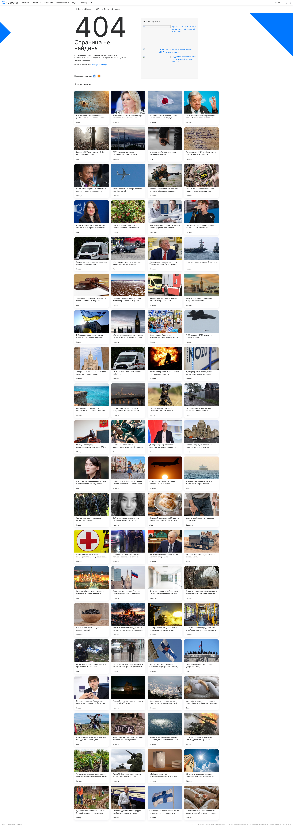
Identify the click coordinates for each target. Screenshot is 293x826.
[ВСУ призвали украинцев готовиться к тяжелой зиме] (128, 144)
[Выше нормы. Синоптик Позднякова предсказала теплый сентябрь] (165, 327)
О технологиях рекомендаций (215, 824)
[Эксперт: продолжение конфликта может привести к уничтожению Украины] (201, 583)
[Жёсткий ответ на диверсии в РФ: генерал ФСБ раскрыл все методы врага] (128, 730)
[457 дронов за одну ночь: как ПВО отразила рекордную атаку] (165, 620)
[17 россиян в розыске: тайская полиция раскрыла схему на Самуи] (128, 547)
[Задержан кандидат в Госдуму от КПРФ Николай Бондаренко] (91, 291)
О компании (11, 824)
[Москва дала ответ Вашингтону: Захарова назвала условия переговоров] (128, 108)
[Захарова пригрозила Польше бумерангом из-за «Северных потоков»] (128, 583)
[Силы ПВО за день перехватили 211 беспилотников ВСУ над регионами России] (128, 766)
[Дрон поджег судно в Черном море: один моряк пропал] (201, 474)
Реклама (19, 824)
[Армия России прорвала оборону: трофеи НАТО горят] (128, 693)
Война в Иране (84, 9)
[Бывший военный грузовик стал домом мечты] (201, 547)
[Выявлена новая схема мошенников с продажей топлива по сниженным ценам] (128, 437)
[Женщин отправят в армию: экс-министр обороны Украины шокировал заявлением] (165, 181)
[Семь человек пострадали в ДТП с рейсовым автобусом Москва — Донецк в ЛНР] (201, 620)
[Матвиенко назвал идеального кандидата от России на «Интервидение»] (201, 217)
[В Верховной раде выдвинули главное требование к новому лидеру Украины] (91, 327)
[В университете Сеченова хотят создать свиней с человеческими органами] (201, 803)
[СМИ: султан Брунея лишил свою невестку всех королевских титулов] (91, 181)
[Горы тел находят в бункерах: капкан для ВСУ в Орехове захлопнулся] (201, 730)
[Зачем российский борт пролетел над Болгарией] (128, 181)
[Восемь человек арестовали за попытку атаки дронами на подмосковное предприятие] (201, 181)
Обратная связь (275, 824)
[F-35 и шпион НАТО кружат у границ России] (201, 327)
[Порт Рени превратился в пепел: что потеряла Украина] (165, 364)
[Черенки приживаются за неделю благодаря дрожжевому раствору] (91, 766)
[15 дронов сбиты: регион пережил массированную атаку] (91, 254)
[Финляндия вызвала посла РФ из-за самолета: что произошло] (165, 803)
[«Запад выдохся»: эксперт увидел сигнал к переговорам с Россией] (128, 327)
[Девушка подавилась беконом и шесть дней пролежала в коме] (165, 583)
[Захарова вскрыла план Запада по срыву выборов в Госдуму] (91, 364)
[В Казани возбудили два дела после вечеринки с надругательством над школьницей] (165, 144)
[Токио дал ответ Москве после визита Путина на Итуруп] (165, 108)
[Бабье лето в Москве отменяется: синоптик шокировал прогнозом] (128, 656)
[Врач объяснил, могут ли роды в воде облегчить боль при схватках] (201, 693)
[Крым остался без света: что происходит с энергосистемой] (165, 693)
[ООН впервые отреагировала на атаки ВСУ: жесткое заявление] (201, 108)
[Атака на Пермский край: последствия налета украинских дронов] (91, 547)
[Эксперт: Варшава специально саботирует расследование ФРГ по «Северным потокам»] (165, 730)
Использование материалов (259, 824)
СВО (97, 9)
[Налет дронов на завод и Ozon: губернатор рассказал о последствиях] (165, 291)
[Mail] (3, 2)
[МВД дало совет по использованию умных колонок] (165, 766)
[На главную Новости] (11, 2)
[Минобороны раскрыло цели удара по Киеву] (201, 656)
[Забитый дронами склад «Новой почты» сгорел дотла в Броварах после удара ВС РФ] (128, 620)
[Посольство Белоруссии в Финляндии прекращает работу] (165, 656)
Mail (3, 824)
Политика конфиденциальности (237, 824)
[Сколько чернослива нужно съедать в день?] (91, 620)
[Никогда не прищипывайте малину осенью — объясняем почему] (128, 217)
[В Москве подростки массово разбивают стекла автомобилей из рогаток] (91, 108)
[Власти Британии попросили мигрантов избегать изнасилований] (201, 291)
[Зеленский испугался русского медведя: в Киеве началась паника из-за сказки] (91, 583)
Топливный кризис (112, 9)
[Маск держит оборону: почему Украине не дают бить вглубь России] (165, 254)
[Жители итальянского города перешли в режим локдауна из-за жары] (201, 766)
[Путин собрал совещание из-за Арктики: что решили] (165, 547)
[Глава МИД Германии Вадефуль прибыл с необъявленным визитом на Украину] (128, 803)
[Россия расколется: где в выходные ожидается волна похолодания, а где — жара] (165, 400)
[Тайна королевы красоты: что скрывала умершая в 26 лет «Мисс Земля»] (128, 510)
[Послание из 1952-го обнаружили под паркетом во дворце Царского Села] (201, 144)
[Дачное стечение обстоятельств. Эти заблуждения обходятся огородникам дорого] (91, 803)
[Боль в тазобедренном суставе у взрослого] (201, 510)
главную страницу (99, 64)
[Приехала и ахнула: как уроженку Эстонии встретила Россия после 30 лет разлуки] (128, 474)
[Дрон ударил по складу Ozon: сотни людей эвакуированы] (201, 364)
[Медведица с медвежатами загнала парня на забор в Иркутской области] (201, 400)
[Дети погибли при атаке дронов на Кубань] (128, 364)
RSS (193, 824)
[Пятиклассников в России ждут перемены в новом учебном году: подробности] (91, 693)
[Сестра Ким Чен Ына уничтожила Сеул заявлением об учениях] (91, 474)
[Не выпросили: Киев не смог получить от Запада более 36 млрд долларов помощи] (128, 400)
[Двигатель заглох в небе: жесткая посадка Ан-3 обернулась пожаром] (91, 730)
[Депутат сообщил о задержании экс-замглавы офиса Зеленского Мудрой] (91, 217)
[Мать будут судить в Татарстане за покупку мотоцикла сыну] (128, 254)
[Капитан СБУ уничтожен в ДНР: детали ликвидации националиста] (91, 144)
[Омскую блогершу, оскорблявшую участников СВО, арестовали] (91, 437)
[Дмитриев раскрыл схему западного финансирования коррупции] (165, 437)
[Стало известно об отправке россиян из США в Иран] (165, 474)
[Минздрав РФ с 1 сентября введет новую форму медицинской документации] (165, 217)
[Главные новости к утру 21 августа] (201, 254)
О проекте (200, 824)
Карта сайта (287, 824)
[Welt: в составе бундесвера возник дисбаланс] (91, 510)
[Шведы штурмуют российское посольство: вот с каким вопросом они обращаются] (201, 437)
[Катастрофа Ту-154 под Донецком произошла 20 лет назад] (91, 656)
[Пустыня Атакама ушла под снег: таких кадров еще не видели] (128, 291)
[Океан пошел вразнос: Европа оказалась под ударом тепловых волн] (91, 400)
